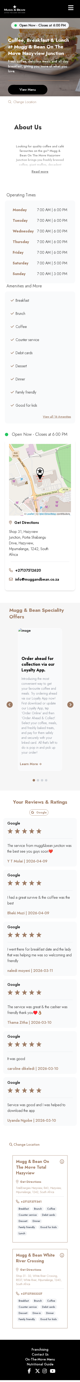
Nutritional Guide (40, 1364)
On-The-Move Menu (40, 1359)
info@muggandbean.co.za (37, 579)
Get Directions (26, 522)
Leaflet (30, 513)
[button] (40, 473)
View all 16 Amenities (57, 417)
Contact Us (40, 1354)
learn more (29, 764)
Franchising (40, 1349)
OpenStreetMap (47, 513)
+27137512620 (28, 570)
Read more (40, 171)
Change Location (24, 102)
